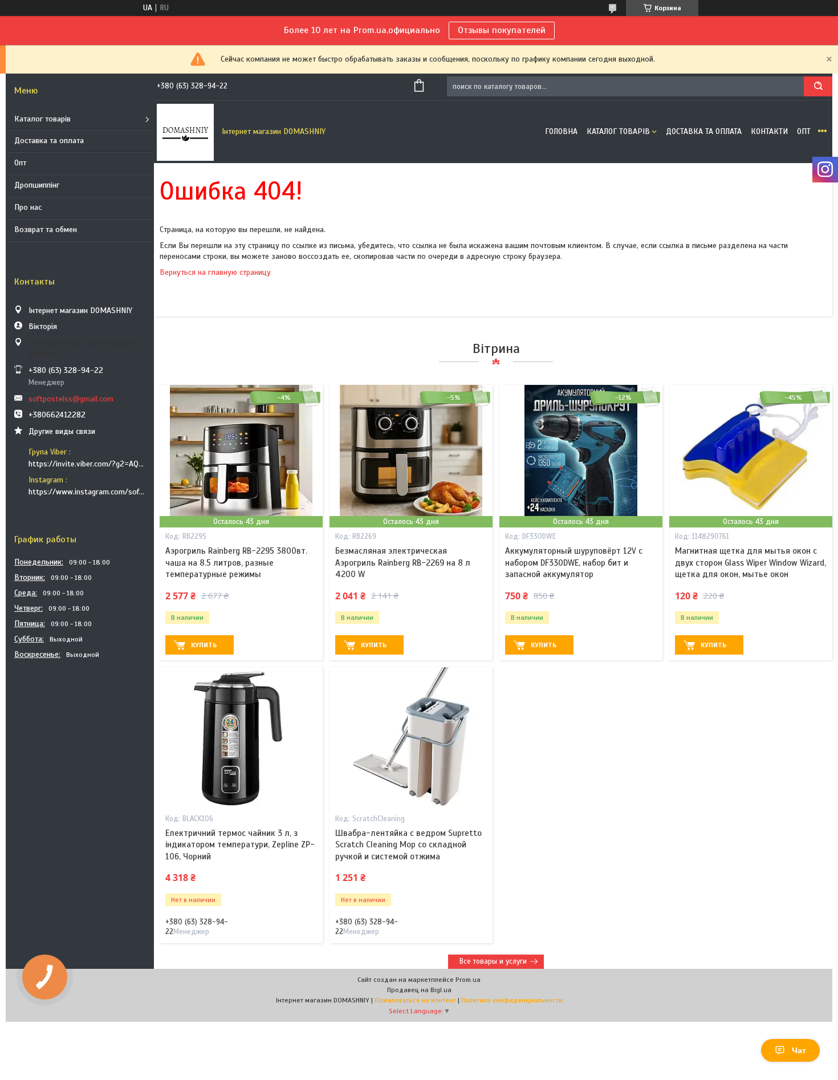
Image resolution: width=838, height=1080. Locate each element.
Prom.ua (468, 980)
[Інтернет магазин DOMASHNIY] (185, 131)
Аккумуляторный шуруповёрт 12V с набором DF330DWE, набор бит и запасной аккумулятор (573, 562)
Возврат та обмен (45, 229)
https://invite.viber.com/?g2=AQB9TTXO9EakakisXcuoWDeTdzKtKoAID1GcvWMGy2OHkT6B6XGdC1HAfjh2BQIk (87, 464)
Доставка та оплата (49, 140)
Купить (204, 645)
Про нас (28, 207)
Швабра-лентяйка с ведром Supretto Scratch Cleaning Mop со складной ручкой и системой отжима (408, 845)
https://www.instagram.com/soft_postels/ (87, 492)
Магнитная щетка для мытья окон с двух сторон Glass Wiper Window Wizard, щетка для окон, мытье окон (750, 562)
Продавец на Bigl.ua (419, 990)
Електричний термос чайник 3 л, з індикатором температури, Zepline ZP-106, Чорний (240, 845)
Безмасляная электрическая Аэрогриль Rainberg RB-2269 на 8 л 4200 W (402, 562)
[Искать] (818, 86)
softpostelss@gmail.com (71, 399)
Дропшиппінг (36, 185)
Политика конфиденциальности (512, 1000)
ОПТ (804, 131)
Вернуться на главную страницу (215, 272)
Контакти (769, 131)
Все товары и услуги (493, 961)
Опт (20, 163)
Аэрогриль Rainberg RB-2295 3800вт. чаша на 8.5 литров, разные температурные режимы (236, 562)
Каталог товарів (42, 119)
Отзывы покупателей (502, 30)
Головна (561, 131)
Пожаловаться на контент (415, 1000)
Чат (799, 1050)
